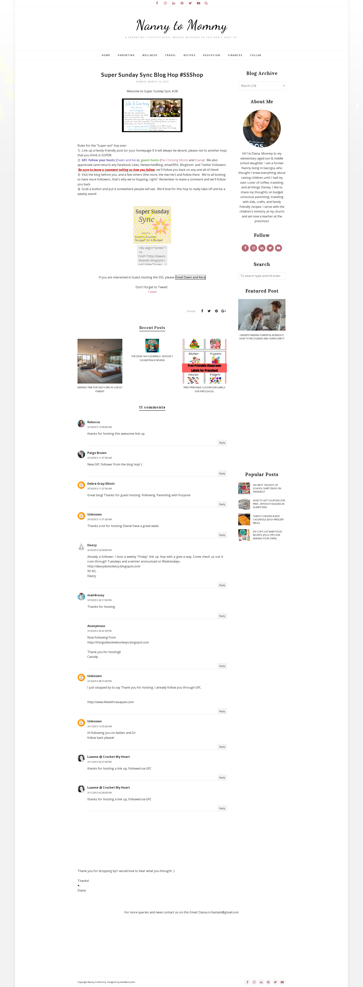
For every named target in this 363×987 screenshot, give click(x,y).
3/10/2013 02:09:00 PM (99, 550)
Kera (135, 160)
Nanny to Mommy (181, 25)
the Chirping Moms (174, 160)
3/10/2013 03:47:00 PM (99, 631)
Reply (222, 442)
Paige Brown (96, 453)
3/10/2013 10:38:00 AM (99, 427)
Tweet (152, 292)
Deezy (92, 545)
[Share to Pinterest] (216, 311)
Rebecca (93, 422)
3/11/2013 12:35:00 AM (99, 726)
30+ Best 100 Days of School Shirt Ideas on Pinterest (267, 488)
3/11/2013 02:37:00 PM (99, 762)
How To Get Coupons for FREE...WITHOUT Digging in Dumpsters (269, 504)
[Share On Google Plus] (224, 311)
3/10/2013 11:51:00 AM (99, 519)
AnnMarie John (127, 982)
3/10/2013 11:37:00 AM (99, 457)
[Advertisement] (261, 406)
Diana (199, 160)
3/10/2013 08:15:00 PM (99, 681)
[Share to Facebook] (202, 311)
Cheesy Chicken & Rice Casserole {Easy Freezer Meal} (268, 519)
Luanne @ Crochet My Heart (108, 757)
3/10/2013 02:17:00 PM (99, 600)
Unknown (94, 514)
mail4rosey (95, 595)
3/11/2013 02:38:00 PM (99, 792)
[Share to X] (209, 311)
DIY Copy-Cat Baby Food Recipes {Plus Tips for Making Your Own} (267, 535)
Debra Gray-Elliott (101, 484)
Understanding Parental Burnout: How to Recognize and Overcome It (261, 336)
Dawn (121, 160)
